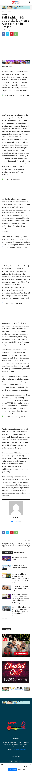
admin (5, 30)
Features (9, 11)
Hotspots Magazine (21, 746)
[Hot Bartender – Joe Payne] (6, 558)
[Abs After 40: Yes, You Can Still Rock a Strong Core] (6, 588)
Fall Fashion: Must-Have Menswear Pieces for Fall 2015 (24, 545)
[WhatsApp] (16, 34)
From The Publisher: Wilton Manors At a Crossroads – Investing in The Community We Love (20, 578)
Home (3, 11)
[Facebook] (3, 34)
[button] (3, 2)
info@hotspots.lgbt (20, 749)
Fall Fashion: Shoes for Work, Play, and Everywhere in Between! (9, 545)
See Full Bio (15, 521)
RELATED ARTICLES (7, 553)
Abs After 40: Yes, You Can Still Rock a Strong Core (20, 588)
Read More (21, 769)
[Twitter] (7, 34)
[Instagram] (16, 761)
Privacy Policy (9, 746)
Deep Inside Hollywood (4, 610)
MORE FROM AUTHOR (19, 553)
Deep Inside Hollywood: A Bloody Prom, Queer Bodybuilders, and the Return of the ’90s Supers (21, 611)
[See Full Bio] (21, 521)
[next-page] (6, 619)
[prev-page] (3, 619)
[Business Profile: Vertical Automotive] (6, 567)
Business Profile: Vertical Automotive (19, 567)
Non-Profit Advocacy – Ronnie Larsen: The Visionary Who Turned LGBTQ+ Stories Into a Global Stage (20, 599)
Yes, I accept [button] (12, 769)
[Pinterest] (12, 34)
